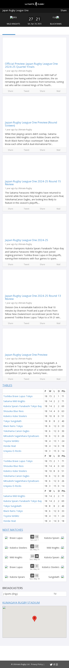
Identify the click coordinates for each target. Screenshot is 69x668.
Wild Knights (13, 23)
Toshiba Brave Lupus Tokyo (18, 396)
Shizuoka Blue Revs (13, 411)
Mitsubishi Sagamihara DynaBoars (21, 436)
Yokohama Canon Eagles (16, 431)
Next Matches (12, 530)
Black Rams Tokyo (13, 426)
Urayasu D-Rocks (12, 450)
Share (64, 10)
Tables (7, 385)
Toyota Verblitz (11, 440)
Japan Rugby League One (15, 10)
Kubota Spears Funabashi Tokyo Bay (22, 406)
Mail (58, 91)
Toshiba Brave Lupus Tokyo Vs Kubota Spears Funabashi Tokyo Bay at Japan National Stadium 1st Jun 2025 (34, 538)
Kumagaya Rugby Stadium (21, 602)
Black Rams (55, 23)
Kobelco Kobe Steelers (15, 416)
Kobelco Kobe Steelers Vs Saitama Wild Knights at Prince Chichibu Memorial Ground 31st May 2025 (34, 547)
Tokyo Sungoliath (12, 421)
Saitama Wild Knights (14, 401)
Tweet (26, 91)
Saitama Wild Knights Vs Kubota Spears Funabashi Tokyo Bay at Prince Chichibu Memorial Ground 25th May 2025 (34, 557)
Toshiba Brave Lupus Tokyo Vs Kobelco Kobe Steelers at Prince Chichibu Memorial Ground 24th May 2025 (34, 567)
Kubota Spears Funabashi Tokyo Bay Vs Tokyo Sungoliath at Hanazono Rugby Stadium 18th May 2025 (34, 577)
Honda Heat (9, 445)
